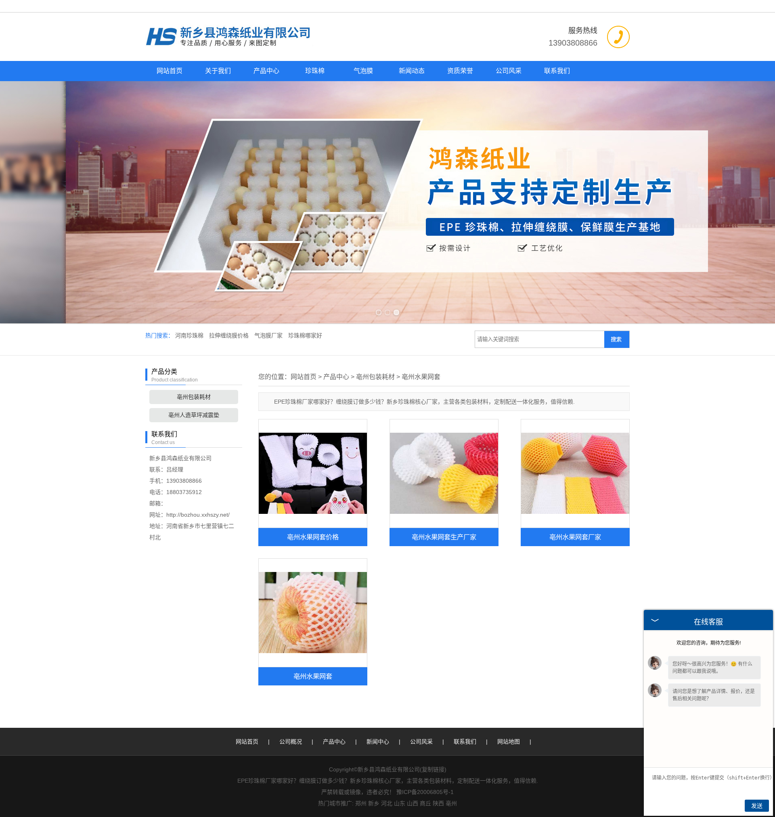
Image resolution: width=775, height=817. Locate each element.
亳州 (451, 803)
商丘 (425, 803)
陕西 (438, 803)
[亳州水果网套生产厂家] (444, 473)
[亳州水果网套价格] (312, 473)
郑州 (361, 803)
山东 (399, 803)
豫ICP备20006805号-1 (425, 792)
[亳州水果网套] (312, 612)
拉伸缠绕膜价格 (229, 335)
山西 (412, 803)
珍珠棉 (315, 70)
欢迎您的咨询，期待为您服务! (709, 643)
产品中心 (266, 70)
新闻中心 (378, 741)
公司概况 (290, 741)
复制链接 (433, 769)
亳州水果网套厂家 (575, 536)
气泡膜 (363, 70)
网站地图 (508, 741)
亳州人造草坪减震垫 (193, 415)
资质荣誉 (460, 70)
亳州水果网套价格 (313, 536)
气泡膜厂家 (269, 335)
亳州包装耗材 (194, 397)
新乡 (373, 803)
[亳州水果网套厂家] (575, 473)
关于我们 (218, 70)
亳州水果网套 (421, 376)
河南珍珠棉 (190, 335)
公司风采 (509, 70)
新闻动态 (412, 70)
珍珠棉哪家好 (305, 335)
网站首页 (169, 70)
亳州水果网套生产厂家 (444, 536)
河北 (386, 803)
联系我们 (557, 70)
